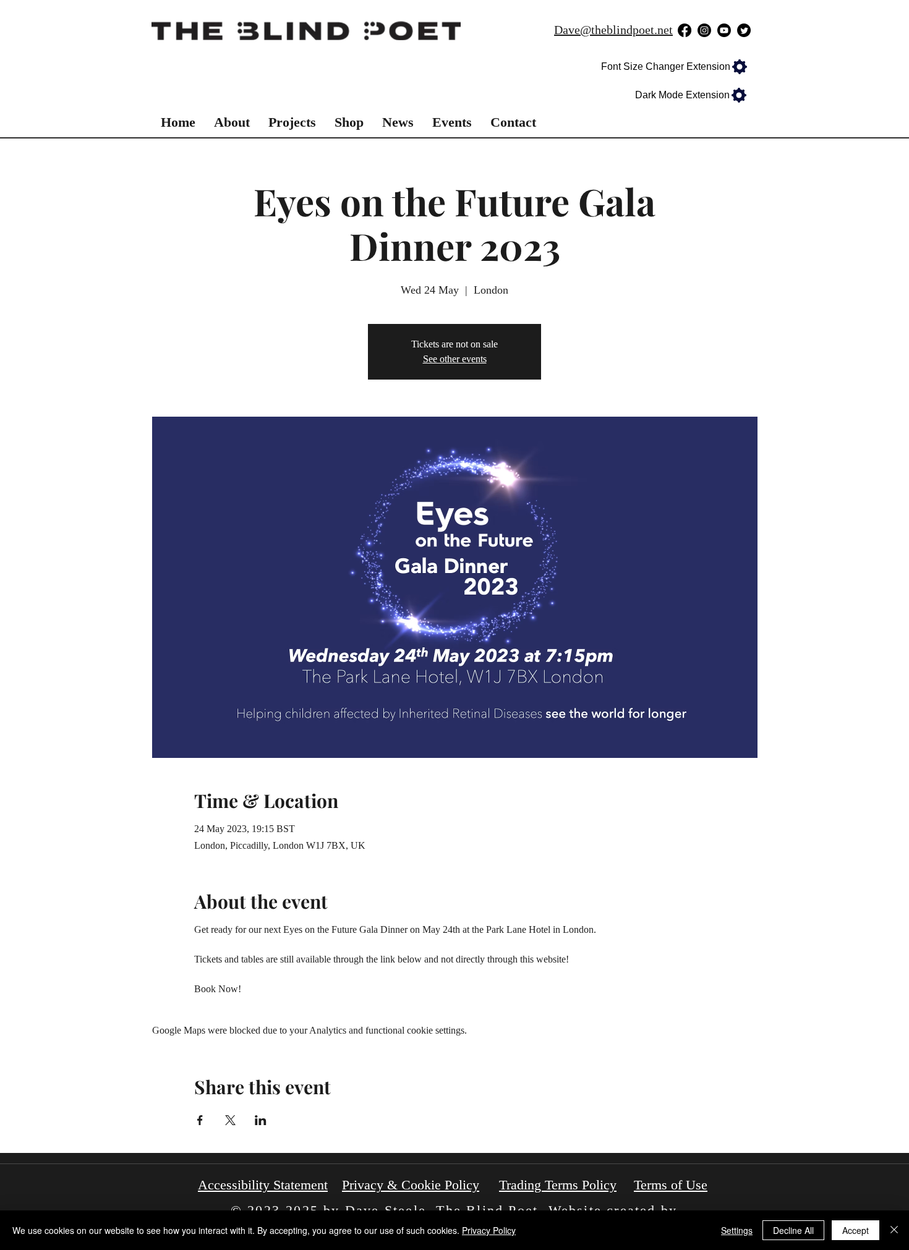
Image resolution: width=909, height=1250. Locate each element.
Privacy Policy (489, 1230)
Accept (855, 1230)
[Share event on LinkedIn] (261, 1120)
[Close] (894, 1230)
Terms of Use (670, 1185)
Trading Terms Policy (558, 1185)
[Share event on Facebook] (200, 1120)
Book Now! (217, 989)
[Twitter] (744, 30)
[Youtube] (724, 30)
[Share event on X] (230, 1120)
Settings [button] (737, 1230)
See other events (455, 359)
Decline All (793, 1230)
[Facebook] (684, 30)
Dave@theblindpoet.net (613, 29)
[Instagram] (704, 30)
